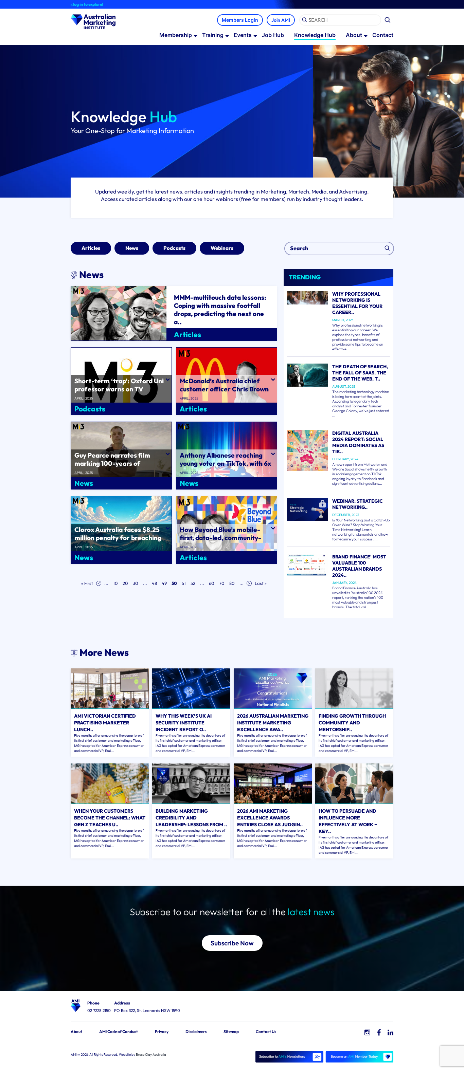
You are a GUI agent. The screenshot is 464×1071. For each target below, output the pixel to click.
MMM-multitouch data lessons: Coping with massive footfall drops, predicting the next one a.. (220, 309)
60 (211, 583)
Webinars (222, 248)
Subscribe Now (232, 943)
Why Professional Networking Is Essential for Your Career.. (357, 303)
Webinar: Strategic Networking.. (357, 504)
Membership (175, 35)
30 (135, 583)
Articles (91, 248)
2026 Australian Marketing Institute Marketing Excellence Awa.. (272, 723)
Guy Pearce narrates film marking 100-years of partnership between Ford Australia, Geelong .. (113, 467)
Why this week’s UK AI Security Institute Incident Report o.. (184, 723)
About (354, 35)
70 (222, 583)
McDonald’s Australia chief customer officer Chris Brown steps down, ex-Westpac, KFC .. (224, 393)
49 (164, 583)
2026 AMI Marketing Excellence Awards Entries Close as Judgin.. (270, 818)
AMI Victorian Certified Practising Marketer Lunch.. (105, 723)
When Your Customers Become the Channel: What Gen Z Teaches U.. (109, 818)
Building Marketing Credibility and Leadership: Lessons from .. (191, 818)
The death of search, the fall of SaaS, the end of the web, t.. (360, 373)
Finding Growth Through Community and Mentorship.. (352, 723)
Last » (261, 583)
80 (232, 583)
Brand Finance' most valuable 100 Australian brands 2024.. (359, 566)
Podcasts (174, 248)
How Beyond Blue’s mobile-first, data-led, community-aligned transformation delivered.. (220, 541)
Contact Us (266, 1031)
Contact (382, 35)
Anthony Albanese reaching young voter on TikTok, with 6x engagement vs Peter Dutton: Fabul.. (225, 467)
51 (184, 583)
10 (115, 583)
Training (213, 35)
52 (193, 583)
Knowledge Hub (315, 35)
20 (125, 583)
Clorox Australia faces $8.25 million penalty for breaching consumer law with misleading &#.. (119, 541)
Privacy (161, 1031)
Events (243, 35)
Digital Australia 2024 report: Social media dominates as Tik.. (358, 442)
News (131, 248)
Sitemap (231, 1031)
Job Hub (273, 35)
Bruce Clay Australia (151, 1054)
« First (87, 583)
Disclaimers (196, 1031)
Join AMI (280, 20)
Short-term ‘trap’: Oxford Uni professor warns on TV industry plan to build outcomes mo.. (121, 393)
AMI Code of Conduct (118, 1031)
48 (154, 583)
